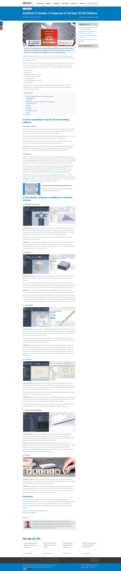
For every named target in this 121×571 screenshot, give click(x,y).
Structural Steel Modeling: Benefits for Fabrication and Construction (31, 545)
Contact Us (82, 3)
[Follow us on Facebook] (92, 568)
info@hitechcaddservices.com (91, 565)
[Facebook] (1, 21)
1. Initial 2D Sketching (30, 103)
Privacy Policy (31, 565)
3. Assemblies (28, 107)
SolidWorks (29, 100)
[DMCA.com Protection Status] (27, 569)
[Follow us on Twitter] (89, 568)
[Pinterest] (1, 28)
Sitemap (25, 565)
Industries (56, 3)
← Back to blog (27, 8)
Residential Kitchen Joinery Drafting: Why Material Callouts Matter (89, 545)
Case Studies (65, 3)
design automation (32, 141)
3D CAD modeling (63, 56)
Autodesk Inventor (31, 98)
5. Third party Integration (31, 110)
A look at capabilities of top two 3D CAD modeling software (39, 96)
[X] (1, 23)
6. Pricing (27, 112)
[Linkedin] (1, 26)
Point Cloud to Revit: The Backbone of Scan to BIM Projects (49, 545)
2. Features (28, 105)
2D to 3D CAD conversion (67, 387)
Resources (74, 3)
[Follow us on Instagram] (94, 568)
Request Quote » (93, 3)
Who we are (40, 3)
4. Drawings (28, 109)
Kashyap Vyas (35, 521)
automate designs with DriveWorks (57, 175)
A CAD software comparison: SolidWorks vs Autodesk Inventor (40, 101)
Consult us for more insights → (29, 512)
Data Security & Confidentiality (42, 565)
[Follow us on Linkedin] (87, 568)
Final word (27, 114)
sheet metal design (58, 172)
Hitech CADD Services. (36, 567)
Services (48, 3)
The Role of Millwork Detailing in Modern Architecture (68, 545)
